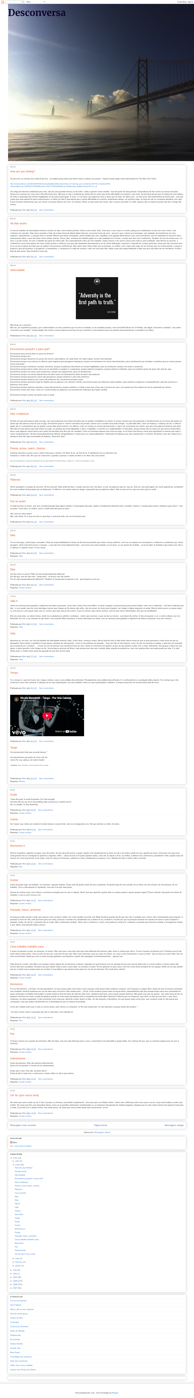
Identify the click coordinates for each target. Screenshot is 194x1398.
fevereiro (19, 1262)
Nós (20, 867)
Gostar (14, 880)
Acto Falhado (15, 1305)
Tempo (14, 672)
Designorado (15, 1335)
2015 (15, 1158)
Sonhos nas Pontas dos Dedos (23, 1370)
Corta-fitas (14, 1322)
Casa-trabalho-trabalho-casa (27, 946)
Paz (12, 1033)
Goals (13, 794)
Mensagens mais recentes (23, 1125)
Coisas (14, 819)
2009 (15, 1281)
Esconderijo (15, 1339)
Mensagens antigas (174, 1125)
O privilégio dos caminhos (21, 1357)
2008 (15, 1284)
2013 (15, 1270)
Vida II (14, 600)
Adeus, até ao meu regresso (22, 1309)
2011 (15, 1274)
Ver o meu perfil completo (21, 1146)
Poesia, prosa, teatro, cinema (27, 448)
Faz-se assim (18, 501)
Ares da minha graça (19, 1314)
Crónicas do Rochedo (19, 1326)
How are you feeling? (22, 171)
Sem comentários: (47, 210)
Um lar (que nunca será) (24, 1095)
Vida (21, 556)
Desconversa (37, 12)
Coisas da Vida (16, 1318)
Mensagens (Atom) (102, 1132)
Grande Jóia (15, 1348)
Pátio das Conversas (18, 1361)
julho (17, 1161)
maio (17, 1258)
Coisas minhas (25, 588)
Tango (13, 747)
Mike (15, 1142)
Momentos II (17, 845)
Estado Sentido (16, 1344)
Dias (12, 535)
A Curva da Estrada (18, 1301)
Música (22, 781)
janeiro (18, 1266)
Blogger (115, 1393)
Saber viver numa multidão (21, 1365)
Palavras (15, 479)
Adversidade (17, 270)
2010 (15, 1277)
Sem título (19, 1214)
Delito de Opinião (17, 1331)
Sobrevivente (17, 1058)
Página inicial (100, 1125)
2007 (15, 1288)
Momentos (16, 984)
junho (17, 1165)
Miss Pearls (15, 1352)
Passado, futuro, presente (25, 909)
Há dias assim (18, 223)
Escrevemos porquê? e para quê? (30, 349)
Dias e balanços (19, 413)
